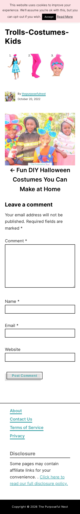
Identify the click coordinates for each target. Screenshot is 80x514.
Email (11, 325)
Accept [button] (49, 16)
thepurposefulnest (34, 93)
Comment (16, 240)
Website (13, 349)
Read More (65, 17)
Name (12, 301)
